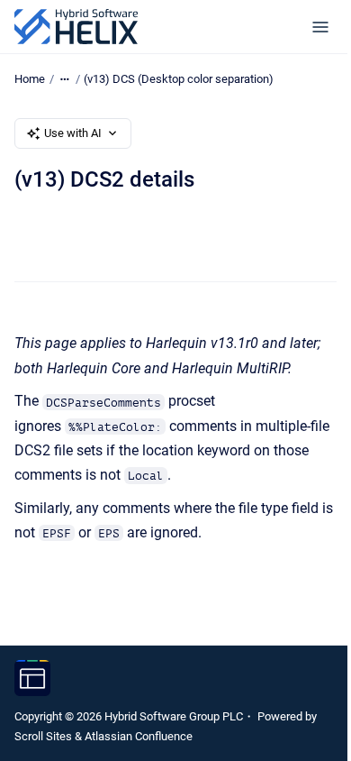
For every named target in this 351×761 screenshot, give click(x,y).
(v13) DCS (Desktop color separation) (179, 79)
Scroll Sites (43, 736)
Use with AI (73, 133)
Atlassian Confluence (139, 736)
